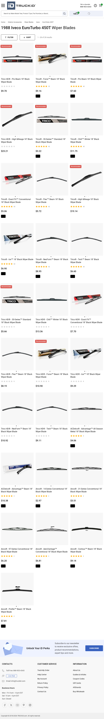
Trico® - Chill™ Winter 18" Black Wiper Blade (84, 140)
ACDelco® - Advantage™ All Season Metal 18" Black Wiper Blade (86, 430)
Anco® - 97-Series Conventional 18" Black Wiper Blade (17, 550)
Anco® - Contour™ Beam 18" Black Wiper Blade (86, 550)
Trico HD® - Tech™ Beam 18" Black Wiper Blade (51, 430)
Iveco (38, 22)
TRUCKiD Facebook (4, 705)
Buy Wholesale (78, 692)
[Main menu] (3, 6)
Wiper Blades (28, 22)
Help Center (42, 675)
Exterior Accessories (15, 22)
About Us (76, 670)
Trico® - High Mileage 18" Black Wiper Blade (84, 200)
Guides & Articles (79, 675)
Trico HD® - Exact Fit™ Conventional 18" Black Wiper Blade (86, 320)
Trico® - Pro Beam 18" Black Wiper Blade (85, 80)
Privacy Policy (42, 687)
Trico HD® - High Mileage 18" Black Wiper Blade (17, 140)
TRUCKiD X (11, 705)
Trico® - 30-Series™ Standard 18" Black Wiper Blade (51, 140)
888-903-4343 (85, 7)
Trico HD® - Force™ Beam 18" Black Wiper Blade (52, 375)
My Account (42, 679)
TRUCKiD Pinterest (23, 705)
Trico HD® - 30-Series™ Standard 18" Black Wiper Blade (16, 320)
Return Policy (42, 683)
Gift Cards (77, 683)
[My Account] (95, 6)
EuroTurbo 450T (48, 22)
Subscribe (94, 648)
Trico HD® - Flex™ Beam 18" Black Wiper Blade (16, 375)
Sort (28, 37)
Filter (10, 37)
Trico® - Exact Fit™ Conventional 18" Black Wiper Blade (16, 200)
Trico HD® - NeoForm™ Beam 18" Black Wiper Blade (16, 430)
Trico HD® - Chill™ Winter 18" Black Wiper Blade (52, 320)
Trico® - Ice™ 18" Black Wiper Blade (17, 259)
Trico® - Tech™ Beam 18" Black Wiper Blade (84, 260)
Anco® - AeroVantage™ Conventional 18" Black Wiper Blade (51, 550)
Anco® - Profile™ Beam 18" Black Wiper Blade (16, 610)
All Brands (77, 687)
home (3, 22)
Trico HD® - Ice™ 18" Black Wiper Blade (85, 375)
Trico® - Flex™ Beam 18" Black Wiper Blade (50, 200)
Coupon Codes (78, 679)
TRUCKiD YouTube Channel (17, 705)
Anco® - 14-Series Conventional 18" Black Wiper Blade (51, 490)
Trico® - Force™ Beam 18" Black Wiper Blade (50, 80)
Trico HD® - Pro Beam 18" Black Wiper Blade (15, 80)
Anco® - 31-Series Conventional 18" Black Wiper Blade (86, 490)
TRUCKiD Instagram (30, 705)
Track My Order (43, 670)
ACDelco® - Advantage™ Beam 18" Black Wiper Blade (17, 490)
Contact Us (41, 692)
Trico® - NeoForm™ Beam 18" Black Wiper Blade (52, 260)
